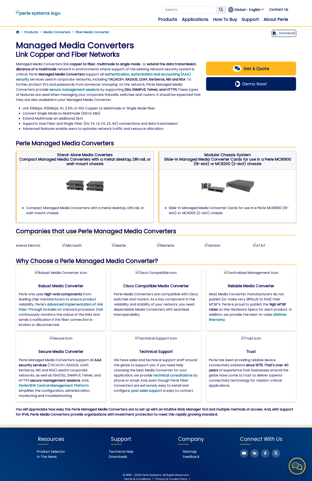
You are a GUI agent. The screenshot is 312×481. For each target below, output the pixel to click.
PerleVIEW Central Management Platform (54, 385)
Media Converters (56, 32)
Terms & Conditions (137, 479)
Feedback (191, 456)
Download (286, 33)
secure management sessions (74, 89)
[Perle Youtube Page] (244, 453)
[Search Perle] (221, 9)
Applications (195, 19)
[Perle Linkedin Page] (254, 453)
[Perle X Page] (276, 453)
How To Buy (225, 19)
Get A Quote (256, 69)
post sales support (146, 390)
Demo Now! (254, 84)
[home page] (17, 32)
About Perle (276, 19)
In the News (47, 456)
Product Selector (51, 451)
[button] (246, 9)
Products (167, 19)
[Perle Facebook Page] (265, 453)
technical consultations (173, 375)
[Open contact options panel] (297, 466)
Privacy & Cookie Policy (171, 479)
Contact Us (278, 9)
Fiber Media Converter (92, 32)
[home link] (38, 13)
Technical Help (121, 451)
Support (250, 19)
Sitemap (190, 451)
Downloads (118, 456)
